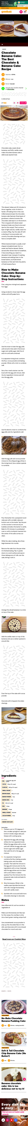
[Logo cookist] (6, 11)
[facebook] (15, 1120)
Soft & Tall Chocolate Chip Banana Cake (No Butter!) (13, 1053)
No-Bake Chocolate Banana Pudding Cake (13, 1019)
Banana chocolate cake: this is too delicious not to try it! (12, 1086)
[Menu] (21, 11)
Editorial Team (6, 99)
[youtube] (11, 1120)
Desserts (3, 991)
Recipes (9, 991)
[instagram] (7, 1120)
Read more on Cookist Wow (14, 939)
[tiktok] (3, 1120)
